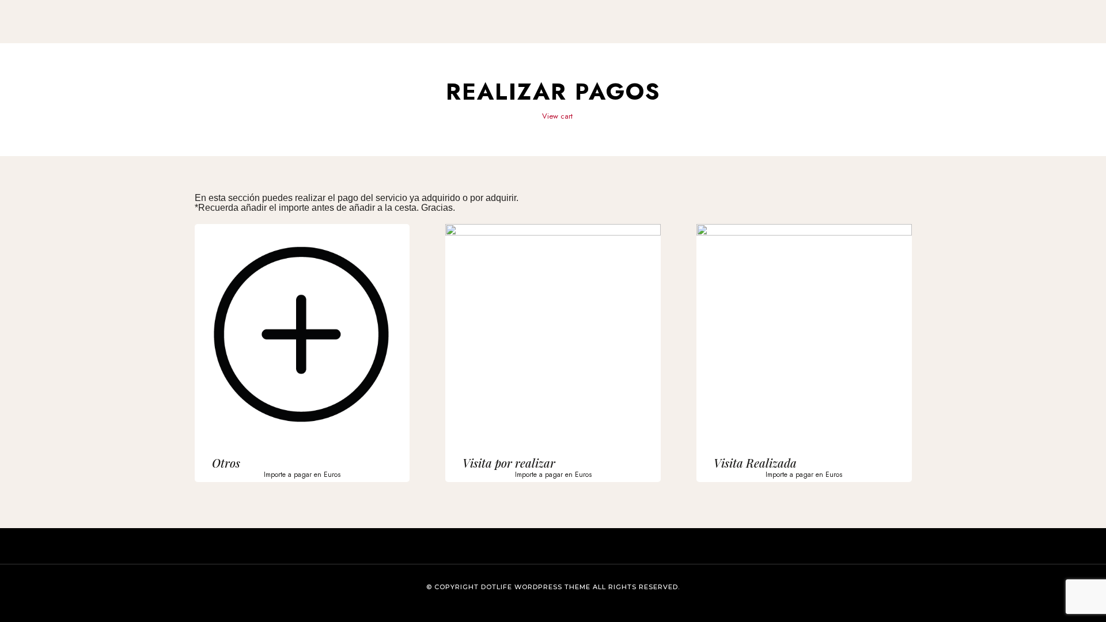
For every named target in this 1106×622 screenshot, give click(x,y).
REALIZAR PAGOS (765, 30)
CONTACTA (354, 30)
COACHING (582, 30)
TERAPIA (450, 30)
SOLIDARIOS (650, 30)
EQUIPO (405, 30)
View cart (556, 116)
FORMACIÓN (514, 30)
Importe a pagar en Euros (302, 474)
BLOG (707, 30)
